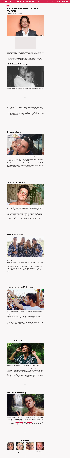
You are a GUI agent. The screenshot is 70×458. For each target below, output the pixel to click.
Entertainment (28, 1)
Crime (33, 1)
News (15, 1)
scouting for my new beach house (25, 423)
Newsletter (66, 1)
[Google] (59, 1)
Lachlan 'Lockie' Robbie (11, 58)
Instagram (12, 104)
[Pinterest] (54, 1)
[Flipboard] (55, 1)
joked (38, 323)
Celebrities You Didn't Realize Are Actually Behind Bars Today (29, 452)
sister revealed (11, 417)
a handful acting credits (24, 207)
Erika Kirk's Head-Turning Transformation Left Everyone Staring (20, 452)
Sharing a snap (9, 316)
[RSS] (61, 1)
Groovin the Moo (33, 374)
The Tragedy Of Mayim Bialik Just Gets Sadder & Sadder (10, 452)
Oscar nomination (21, 52)
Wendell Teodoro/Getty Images (39, 35)
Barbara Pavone (9, 13)
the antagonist (28, 213)
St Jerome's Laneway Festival (15, 372)
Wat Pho (21, 422)
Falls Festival (15, 375)
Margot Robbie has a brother (25, 114)
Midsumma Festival (13, 376)
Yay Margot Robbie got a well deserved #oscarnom (25, 113)
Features (37, 1)
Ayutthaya (17, 422)
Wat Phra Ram (29, 422)
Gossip (23, 1)
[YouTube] (49, 1)
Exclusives (19, 1)
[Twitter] (52, 1)
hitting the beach (37, 423)
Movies (8, 5)
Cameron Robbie (35, 58)
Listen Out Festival (36, 372)
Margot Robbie (20, 50)
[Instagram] (50, 1)
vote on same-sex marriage (27, 311)
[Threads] (57, 1)
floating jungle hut (24, 420)
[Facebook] (47, 1)
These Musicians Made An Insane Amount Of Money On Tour (39, 452)
